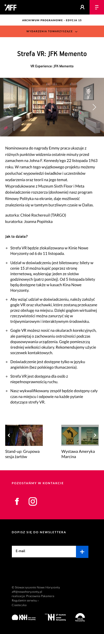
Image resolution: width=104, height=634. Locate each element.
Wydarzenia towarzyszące (50, 31)
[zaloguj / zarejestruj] (82, 7)
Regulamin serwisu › (25, 600)
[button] (94, 107)
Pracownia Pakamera (40, 596)
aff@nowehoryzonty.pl (27, 592)
